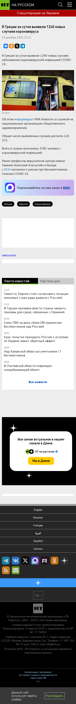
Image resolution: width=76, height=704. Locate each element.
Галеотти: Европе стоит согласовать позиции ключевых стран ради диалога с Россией (36, 296)
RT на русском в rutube (45, 560)
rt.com (37, 625)
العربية (38, 533)
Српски (38, 548)
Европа (23, 204)
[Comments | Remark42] (38, 232)
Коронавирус (43, 204)
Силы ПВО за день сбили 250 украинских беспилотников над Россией (33, 324)
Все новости (38, 382)
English (38, 510)
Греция (8, 204)
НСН (7, 169)
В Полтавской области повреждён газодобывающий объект (28, 368)
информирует (24, 119)
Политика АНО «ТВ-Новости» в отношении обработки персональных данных (38, 650)
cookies (16, 699)
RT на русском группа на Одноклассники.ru (54, 560)
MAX (66, 187)
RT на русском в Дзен (64, 560)
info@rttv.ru (53, 644)
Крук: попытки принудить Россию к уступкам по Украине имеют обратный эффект (36, 339)
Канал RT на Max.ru (35, 560)
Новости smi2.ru (9, 255)
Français (38, 525)
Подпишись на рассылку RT (15, 570)
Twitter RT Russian (25, 560)
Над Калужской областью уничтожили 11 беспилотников (32, 353)
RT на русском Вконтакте (15, 560)
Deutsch (38, 517)
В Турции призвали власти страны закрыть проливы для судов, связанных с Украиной (35, 310)
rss (6, 570)
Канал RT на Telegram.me (6, 560)
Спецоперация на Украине (38, 13)
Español (38, 541)
